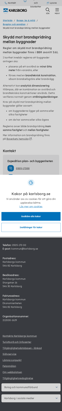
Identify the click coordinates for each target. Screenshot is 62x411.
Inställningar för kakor (31, 227)
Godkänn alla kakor (31, 216)
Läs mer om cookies (30, 206)
